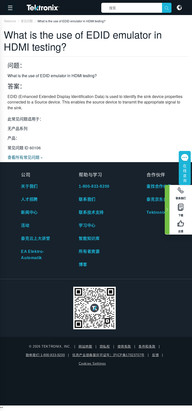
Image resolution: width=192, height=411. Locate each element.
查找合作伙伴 (159, 186)
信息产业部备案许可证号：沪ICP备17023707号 (108, 355)
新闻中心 (29, 212)
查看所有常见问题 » (25, 157)
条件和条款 (147, 346)
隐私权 (105, 346)
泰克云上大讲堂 (35, 238)
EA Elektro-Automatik (32, 254)
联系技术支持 (91, 212)
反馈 (155, 355)
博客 (83, 264)
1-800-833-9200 (94, 186)
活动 (25, 225)
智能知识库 (89, 238)
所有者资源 (89, 251)
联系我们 (87, 199)
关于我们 (29, 186)
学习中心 (87, 225)
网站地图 (85, 346)
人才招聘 (29, 199)
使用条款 (124, 346)
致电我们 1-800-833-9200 (45, 355)
